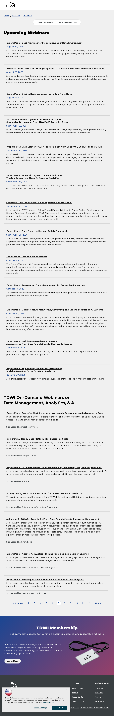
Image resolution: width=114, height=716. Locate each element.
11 (83, 603)
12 (89, 603)
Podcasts (99, 701)
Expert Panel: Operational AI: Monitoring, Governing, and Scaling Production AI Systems (54, 309)
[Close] (66, 689)
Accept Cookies (59, 708)
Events (75, 693)
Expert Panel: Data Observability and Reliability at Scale (37, 231)
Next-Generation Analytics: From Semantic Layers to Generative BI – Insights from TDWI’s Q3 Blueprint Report (38, 120)
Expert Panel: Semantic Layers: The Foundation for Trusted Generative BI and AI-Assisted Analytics (34, 176)
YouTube (99, 693)
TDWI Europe (78, 701)
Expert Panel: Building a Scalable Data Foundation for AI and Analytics (45, 579)
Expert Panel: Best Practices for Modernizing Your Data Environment (44, 43)
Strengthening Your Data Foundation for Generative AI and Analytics (44, 493)
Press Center (78, 697)
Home (6, 16)
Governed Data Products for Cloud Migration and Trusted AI (39, 202)
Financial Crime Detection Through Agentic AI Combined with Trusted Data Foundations (55, 68)
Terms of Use (73, 708)
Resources (100, 697)
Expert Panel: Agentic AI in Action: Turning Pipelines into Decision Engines (47, 554)
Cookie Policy (48, 702)
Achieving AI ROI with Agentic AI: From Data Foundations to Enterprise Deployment (52, 519)
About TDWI (77, 688)
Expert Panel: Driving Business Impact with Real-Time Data (39, 94)
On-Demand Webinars (67, 22)
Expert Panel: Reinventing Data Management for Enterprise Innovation (45, 285)
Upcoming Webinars (45, 22)
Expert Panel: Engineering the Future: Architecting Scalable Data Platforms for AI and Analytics (34, 370)
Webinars (27, 16)
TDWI (75, 683)
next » (98, 603)
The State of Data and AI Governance (26, 256)
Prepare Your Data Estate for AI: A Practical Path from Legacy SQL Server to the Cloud (54, 147)
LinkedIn (99, 688)
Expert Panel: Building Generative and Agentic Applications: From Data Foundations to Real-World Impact (39, 342)
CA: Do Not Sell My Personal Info (94, 708)
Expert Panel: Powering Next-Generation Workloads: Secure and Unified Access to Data (54, 413)
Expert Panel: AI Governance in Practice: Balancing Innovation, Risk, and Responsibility (54, 467)
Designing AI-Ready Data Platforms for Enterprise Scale (37, 439)
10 (77, 603)
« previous (18, 603)
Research (16, 16)
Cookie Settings (40, 708)
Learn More (12, 661)
